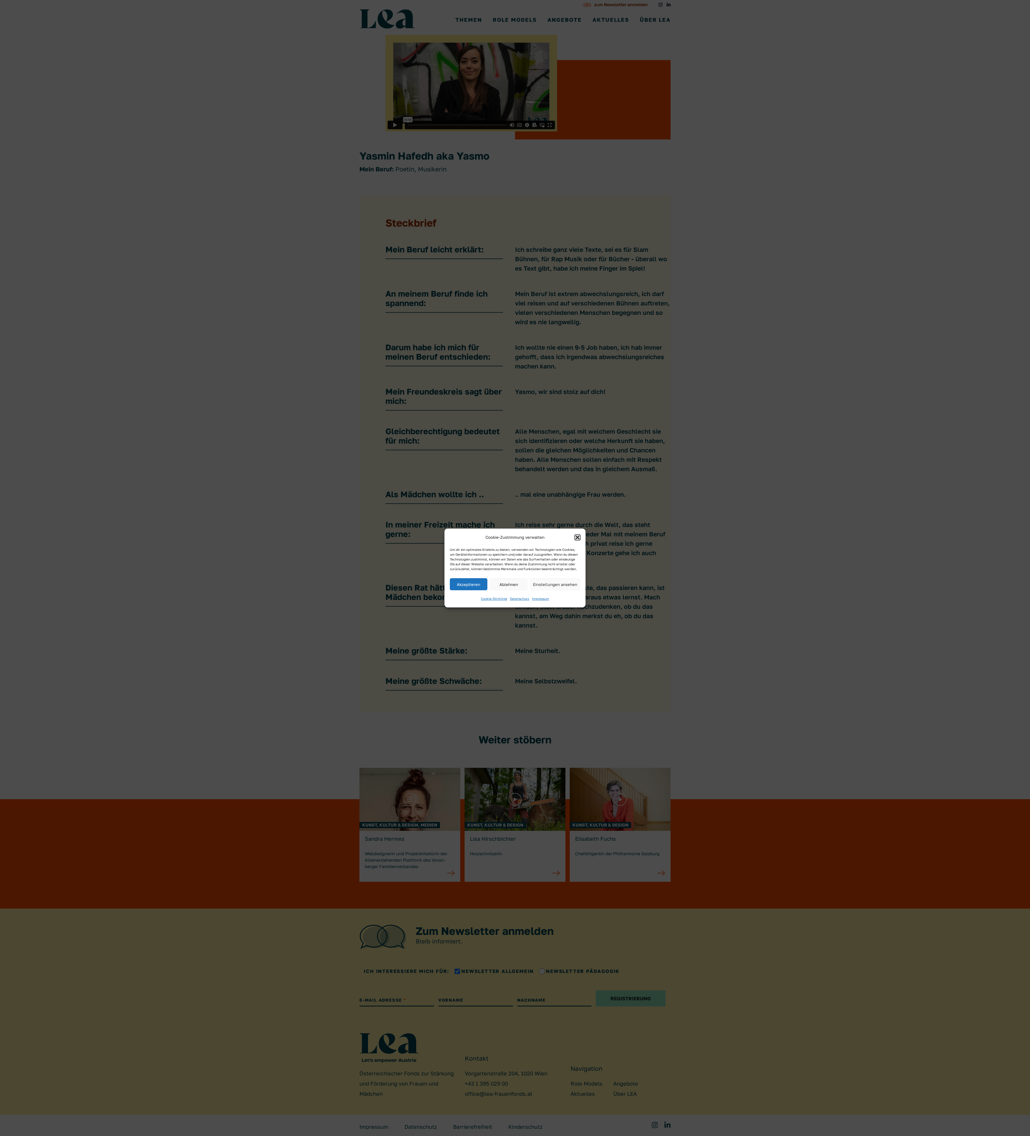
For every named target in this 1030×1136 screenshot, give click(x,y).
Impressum (540, 599)
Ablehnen (508, 584)
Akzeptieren (468, 584)
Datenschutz (519, 599)
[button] (577, 537)
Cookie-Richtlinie (494, 599)
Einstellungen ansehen (555, 584)
